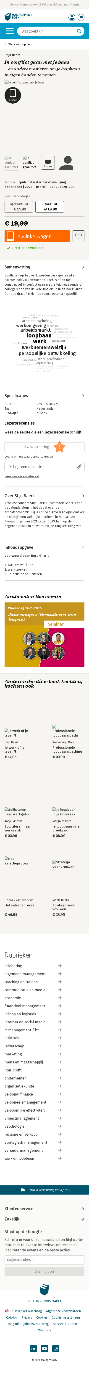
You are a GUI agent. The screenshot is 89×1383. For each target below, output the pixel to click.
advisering (13, 966)
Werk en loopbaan (20, 44)
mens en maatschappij (24, 1062)
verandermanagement (24, 1150)
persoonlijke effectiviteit (25, 1110)
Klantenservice (19, 1208)
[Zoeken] (79, 31)
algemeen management (25, 974)
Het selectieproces (19, 905)
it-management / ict (22, 1030)
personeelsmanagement (25, 1102)
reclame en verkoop (21, 1134)
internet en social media (25, 1022)
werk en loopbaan (19, 1158)
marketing (13, 1054)
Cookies (42, 1318)
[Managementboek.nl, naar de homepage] (18, 20)
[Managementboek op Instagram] (55, 1348)
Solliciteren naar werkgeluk (18, 828)
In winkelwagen (34, 236)
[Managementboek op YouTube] (44, 1348)
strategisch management (26, 1142)
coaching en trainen (21, 982)
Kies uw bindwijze (17, 196)
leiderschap (14, 1046)
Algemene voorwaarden (63, 1311)
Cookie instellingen (66, 1318)
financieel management (25, 1006)
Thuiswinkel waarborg (26, 1311)
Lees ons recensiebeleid (22, 476)
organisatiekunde (19, 1086)
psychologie (14, 1126)
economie (13, 998)
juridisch (12, 1038)
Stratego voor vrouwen (63, 907)
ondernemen (16, 1078)
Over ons (44, 1330)
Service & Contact (66, 1324)
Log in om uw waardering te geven (29, 456)
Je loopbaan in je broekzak (66, 828)
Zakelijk (12, 1219)
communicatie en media (25, 990)
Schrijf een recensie (25, 466)
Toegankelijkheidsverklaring (28, 1324)
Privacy (27, 1318)
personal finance (19, 1094)
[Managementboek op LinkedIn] (33, 1348)
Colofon (12, 1318)
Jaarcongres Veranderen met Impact (42, 617)
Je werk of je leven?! (14, 750)
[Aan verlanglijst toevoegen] (78, 236)
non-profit (13, 1070)
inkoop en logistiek (20, 1014)
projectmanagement (22, 1118)
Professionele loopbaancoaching (67, 750)
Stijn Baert (12, 55)
